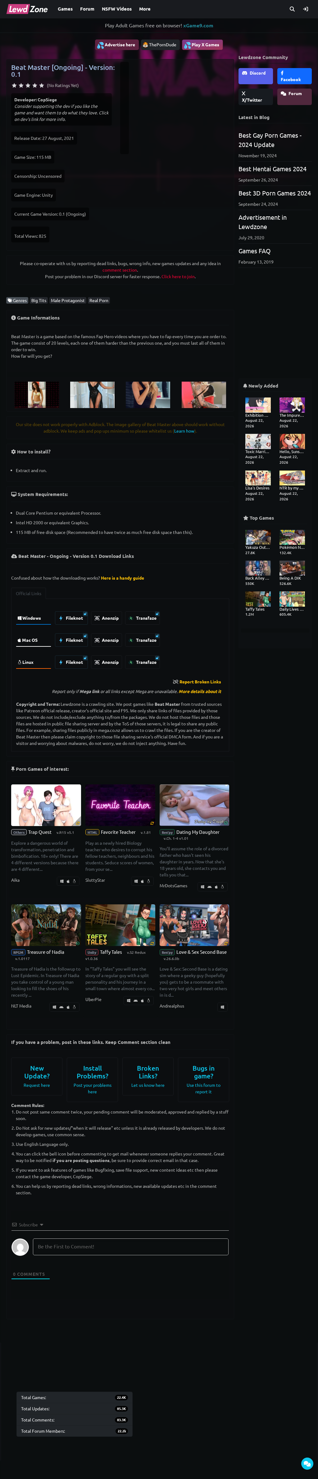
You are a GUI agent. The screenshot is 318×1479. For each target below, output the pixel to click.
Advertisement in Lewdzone (262, 221)
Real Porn (98, 300)
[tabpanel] (120, 638)
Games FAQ (254, 251)
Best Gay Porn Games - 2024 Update (270, 139)
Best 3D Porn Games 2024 (274, 193)
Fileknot (74, 618)
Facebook (291, 79)
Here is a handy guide (122, 578)
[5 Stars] (42, 85)
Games (65, 9)
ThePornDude (162, 44)
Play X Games (201, 45)
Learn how (184, 431)
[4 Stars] (35, 85)
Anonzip (110, 618)
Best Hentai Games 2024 (272, 168)
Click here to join (178, 276)
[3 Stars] (28, 85)
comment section (119, 270)
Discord (257, 73)
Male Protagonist (68, 300)
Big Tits (38, 300)
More (145, 9)
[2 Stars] (21, 85)
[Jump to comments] (307, 1464)
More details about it (200, 691)
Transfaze (146, 618)
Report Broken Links (200, 681)
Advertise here (116, 45)
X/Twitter (252, 100)
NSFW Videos (117, 9)
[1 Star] (14, 85)
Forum (87, 9)
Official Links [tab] (28, 593)
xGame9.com (198, 25)
